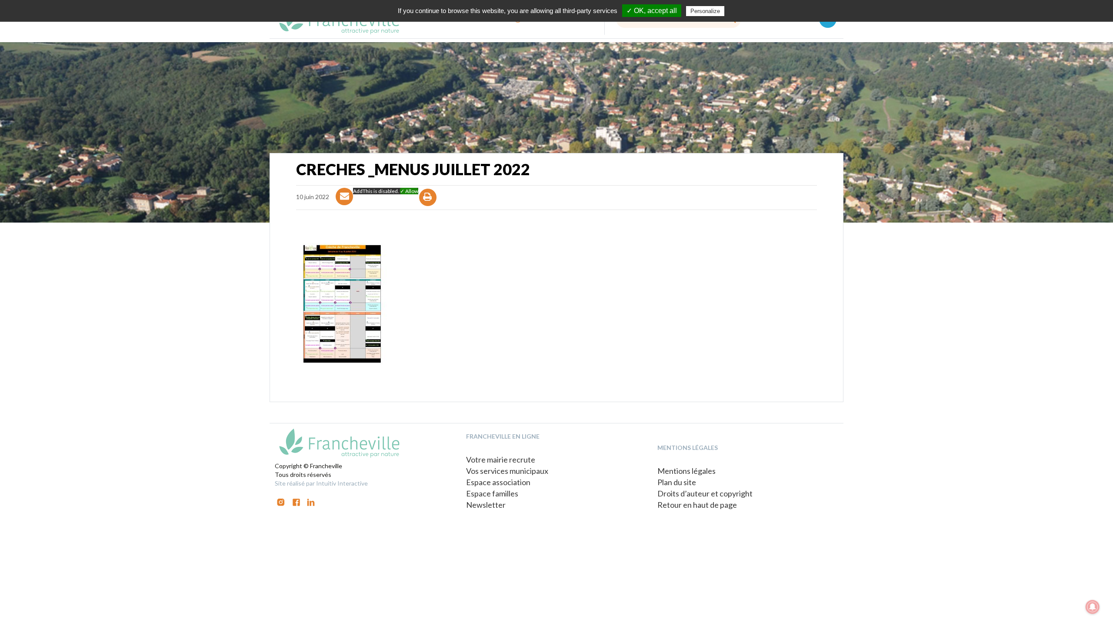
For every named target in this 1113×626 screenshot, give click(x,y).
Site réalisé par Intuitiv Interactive (321, 483)
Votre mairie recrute (500, 459)
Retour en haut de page (697, 504)
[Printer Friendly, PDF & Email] (428, 205)
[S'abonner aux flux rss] (296, 501)
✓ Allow (409, 191)
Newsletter (486, 504)
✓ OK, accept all (651, 10)
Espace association (498, 482)
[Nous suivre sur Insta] (281, 501)
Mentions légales (686, 471)
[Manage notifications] (1093, 607)
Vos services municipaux (507, 471)
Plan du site (676, 482)
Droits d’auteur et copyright (705, 493)
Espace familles (492, 493)
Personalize (705, 11)
